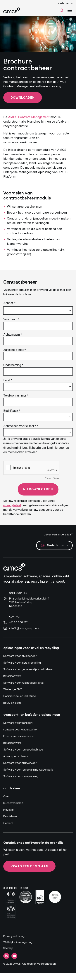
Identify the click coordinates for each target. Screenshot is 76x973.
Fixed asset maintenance (18, 736)
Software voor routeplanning (20, 776)
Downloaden (23, 97)
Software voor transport (17, 722)
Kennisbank (10, 816)
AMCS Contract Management (28, 117)
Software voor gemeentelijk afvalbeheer (28, 669)
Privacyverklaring (14, 936)
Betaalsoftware (12, 676)
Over (6, 796)
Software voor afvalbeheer (20, 655)
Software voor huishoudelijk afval (23, 682)
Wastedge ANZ (12, 689)
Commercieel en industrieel (20, 696)
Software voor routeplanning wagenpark (28, 769)
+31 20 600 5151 (18, 622)
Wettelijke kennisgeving (17, 942)
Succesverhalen (13, 803)
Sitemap (8, 948)
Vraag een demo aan (29, 866)
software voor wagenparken (20, 729)
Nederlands (65, 3)
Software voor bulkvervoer (20, 762)
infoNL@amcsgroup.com (24, 628)
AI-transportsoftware (15, 756)
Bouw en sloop (12, 702)
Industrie (8, 809)
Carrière (8, 823)
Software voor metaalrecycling (22, 662)
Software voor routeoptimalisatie (23, 749)
